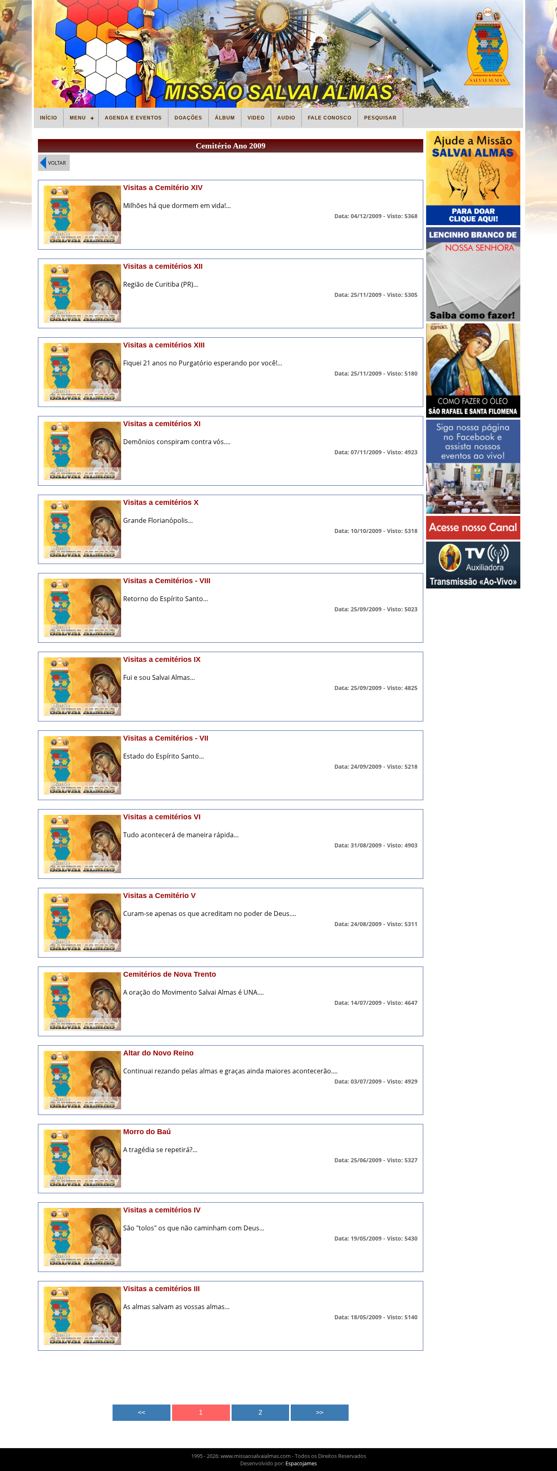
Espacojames (301, 1463)
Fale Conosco (329, 118)
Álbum (225, 118)
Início (48, 118)
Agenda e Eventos (133, 118)
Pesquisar (380, 118)
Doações (188, 118)
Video (256, 118)
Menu (78, 118)
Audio (286, 118)
